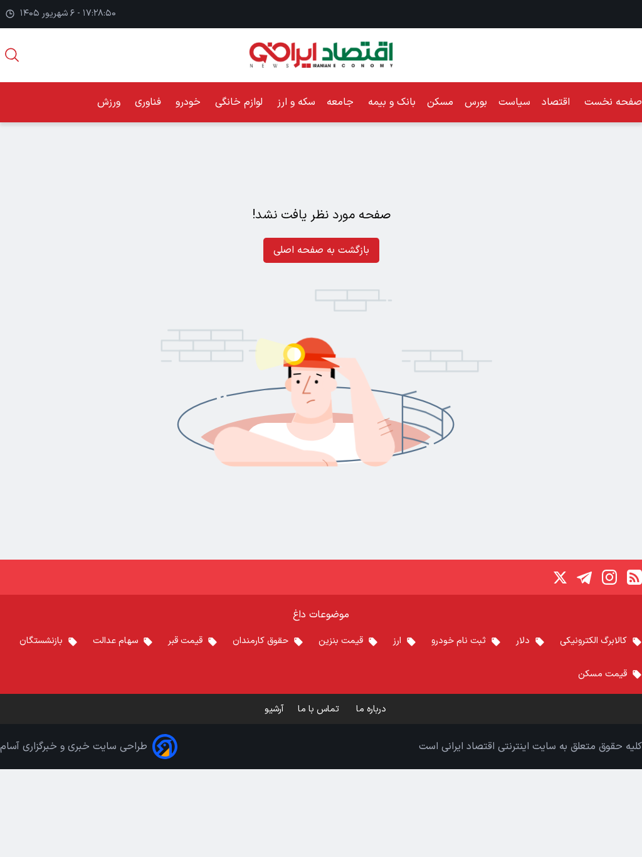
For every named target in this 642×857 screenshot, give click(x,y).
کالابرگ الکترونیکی (593, 640)
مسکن (440, 102)
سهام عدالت (115, 640)
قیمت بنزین (340, 640)
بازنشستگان (41, 640)
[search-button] (12, 54)
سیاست (514, 102)
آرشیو (274, 709)
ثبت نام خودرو (458, 640)
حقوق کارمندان (260, 640)
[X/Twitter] (559, 577)
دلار (523, 640)
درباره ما (372, 709)
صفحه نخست (613, 102)
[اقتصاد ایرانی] (321, 55)
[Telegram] (584, 577)
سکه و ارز (296, 102)
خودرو (190, 102)
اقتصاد (557, 102)
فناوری (149, 102)
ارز (397, 640)
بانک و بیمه (392, 102)
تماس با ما (320, 709)
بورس (476, 102)
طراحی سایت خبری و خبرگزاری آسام (73, 746)
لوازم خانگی (240, 102)
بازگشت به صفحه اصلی (321, 250)
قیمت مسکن (602, 674)
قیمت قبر (185, 640)
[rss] (634, 577)
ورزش (110, 102)
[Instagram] (609, 577)
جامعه (342, 102)
